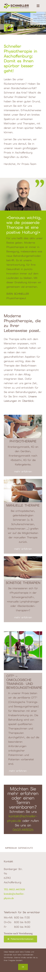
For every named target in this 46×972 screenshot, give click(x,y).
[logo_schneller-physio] (16, 4)
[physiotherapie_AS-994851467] (23, 416)
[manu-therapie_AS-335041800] (23, 480)
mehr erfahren (23, 471)
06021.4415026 (23, 830)
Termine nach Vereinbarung (18, 933)
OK (23, 967)
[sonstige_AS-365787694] (23, 557)
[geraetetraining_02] (23, 632)
